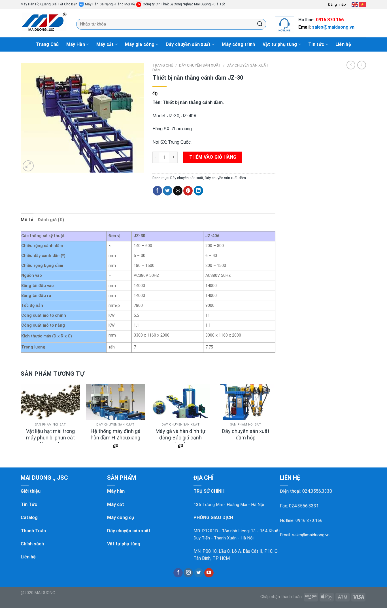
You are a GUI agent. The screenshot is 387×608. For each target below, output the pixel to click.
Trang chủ (162, 65)
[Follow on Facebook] (178, 573)
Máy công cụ (120, 517)
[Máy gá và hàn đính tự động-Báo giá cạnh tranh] (180, 402)
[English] (355, 4)
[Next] (275, 421)
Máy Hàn (75, 44)
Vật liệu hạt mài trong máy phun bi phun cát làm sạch (50, 437)
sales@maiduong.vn (333, 27)
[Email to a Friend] (177, 190)
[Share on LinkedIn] (198, 190)
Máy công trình (238, 44)
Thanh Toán (33, 530)
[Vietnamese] (362, 4)
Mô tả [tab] (27, 219)
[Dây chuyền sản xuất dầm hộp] (245, 402)
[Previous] (21, 421)
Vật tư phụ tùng (280, 44)
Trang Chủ (47, 44)
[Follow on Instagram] (188, 573)
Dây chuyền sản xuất (188, 44)
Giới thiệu (31, 491)
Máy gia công (139, 44)
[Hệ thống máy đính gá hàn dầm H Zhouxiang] (115, 402)
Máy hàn (116, 491)
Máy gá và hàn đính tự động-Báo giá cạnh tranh (180, 437)
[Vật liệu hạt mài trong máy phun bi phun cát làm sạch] (50, 402)
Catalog (29, 517)
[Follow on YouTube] (209, 573)
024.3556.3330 (317, 491)
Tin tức (316, 44)
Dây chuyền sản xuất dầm (225, 178)
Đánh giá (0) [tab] (51, 219)
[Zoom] (28, 165)
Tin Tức (29, 504)
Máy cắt (105, 44)
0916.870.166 (330, 19)
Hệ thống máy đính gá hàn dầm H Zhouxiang (116, 434)
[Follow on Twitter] (198, 573)
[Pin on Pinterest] (188, 190)
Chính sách (32, 544)
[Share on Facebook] (157, 190)
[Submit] (260, 23)
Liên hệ (343, 44)
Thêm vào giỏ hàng (213, 157)
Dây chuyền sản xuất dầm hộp (245, 434)
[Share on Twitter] (167, 190)
